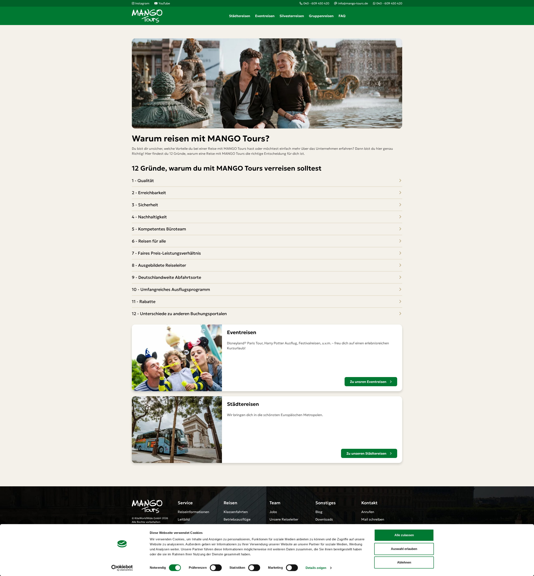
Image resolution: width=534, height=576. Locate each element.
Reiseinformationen (193, 512)
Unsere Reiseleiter (284, 519)
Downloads (324, 519)
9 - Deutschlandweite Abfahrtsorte (166, 277)
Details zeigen (316, 568)
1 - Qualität (143, 180)
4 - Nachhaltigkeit (149, 216)
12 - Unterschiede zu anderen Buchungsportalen (179, 313)
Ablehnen (404, 562)
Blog (318, 512)
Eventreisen (265, 16)
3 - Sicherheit (145, 204)
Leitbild (184, 519)
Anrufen (367, 512)
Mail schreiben (372, 519)
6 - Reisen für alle (149, 241)
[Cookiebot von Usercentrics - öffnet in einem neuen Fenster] (122, 568)
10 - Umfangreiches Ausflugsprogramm (171, 289)
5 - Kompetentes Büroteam (159, 228)
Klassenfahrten (236, 512)
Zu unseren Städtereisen (366, 453)
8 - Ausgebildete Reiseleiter (159, 265)
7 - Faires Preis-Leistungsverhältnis (166, 253)
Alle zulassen (404, 535)
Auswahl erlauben (404, 549)
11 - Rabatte (143, 301)
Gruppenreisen (321, 16)
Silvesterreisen (292, 16)
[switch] (216, 567)
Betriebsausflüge (237, 519)
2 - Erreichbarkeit (149, 192)
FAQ (342, 16)
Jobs (273, 512)
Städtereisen (239, 16)
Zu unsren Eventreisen (368, 382)
